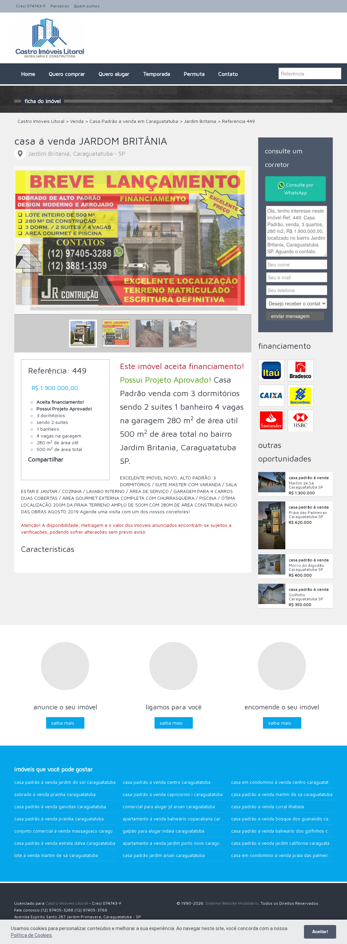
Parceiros (59, 5)
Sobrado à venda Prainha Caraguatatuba (55, 794)
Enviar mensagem (290, 316)
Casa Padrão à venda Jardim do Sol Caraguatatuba (65, 782)
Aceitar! (320, 931)
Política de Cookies (31, 935)
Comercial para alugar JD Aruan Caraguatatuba (169, 806)
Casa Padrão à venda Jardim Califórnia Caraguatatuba (284, 843)
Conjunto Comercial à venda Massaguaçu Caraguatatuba (70, 831)
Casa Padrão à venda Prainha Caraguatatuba (59, 818)
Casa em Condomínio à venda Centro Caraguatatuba (283, 782)
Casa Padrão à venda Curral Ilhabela (267, 806)
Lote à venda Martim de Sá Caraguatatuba (56, 855)
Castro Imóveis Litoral (66, 903)
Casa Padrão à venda (309, 477)
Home (28, 74)
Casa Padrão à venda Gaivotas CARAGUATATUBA (60, 806)
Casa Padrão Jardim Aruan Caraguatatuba (164, 855)
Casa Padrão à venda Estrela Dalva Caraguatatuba (64, 843)
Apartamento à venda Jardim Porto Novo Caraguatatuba (178, 843)
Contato (228, 74)
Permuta (194, 74)
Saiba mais (62, 723)
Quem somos (87, 5)
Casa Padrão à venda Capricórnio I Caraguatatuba (173, 794)
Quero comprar (67, 74)
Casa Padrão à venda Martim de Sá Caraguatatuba (281, 794)
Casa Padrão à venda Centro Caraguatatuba (166, 782)
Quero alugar (114, 74)
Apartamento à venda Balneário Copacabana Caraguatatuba (183, 818)
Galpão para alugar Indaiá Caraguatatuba (163, 831)
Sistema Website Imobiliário (232, 903)
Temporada (156, 74)
